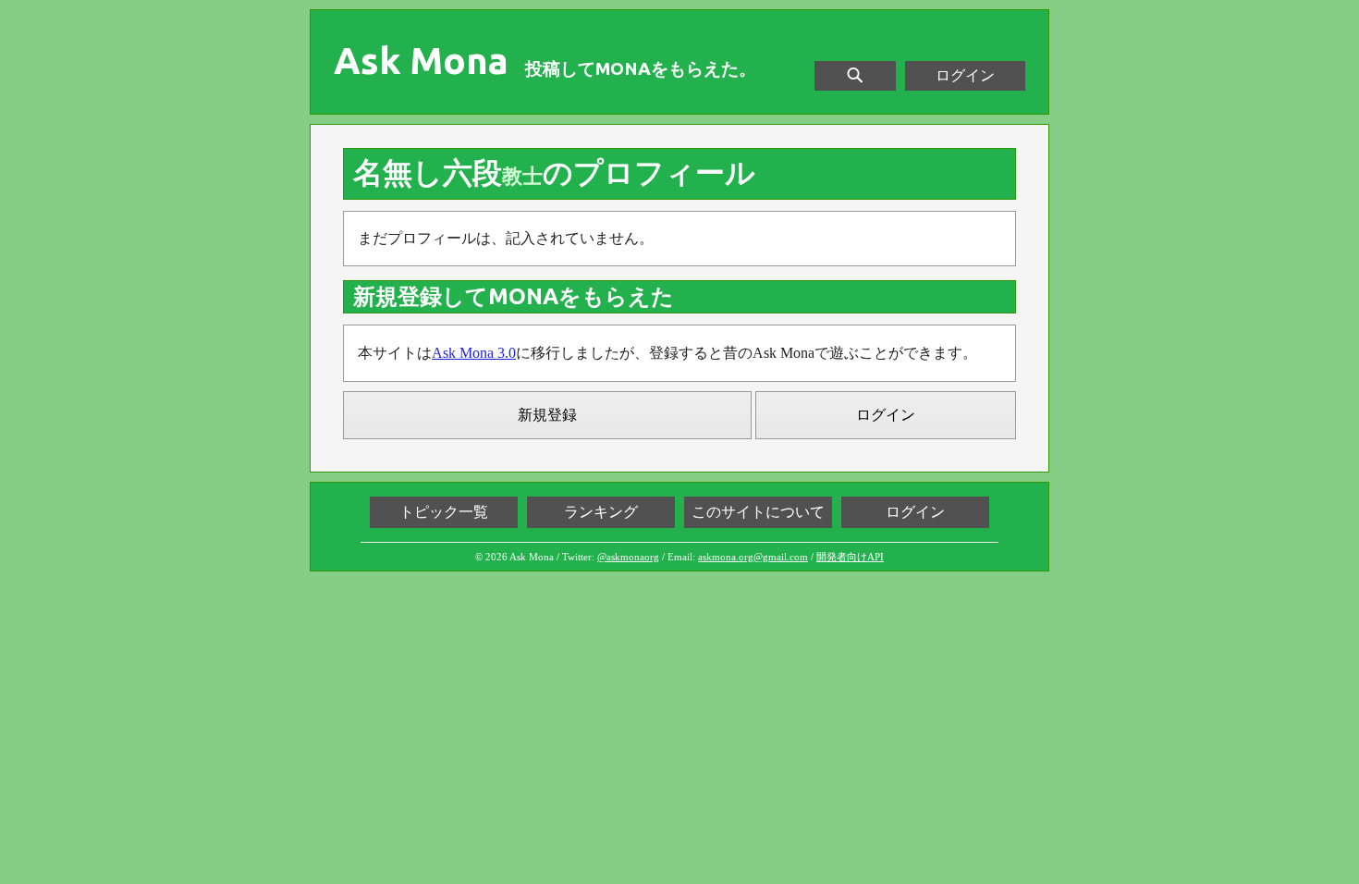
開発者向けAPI (850, 556)
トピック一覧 (443, 512)
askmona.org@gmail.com (753, 556)
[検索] (855, 76)
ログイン (965, 75)
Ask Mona (421, 61)
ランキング (601, 512)
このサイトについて (758, 512)
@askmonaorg (628, 556)
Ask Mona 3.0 (474, 353)
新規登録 (547, 415)
